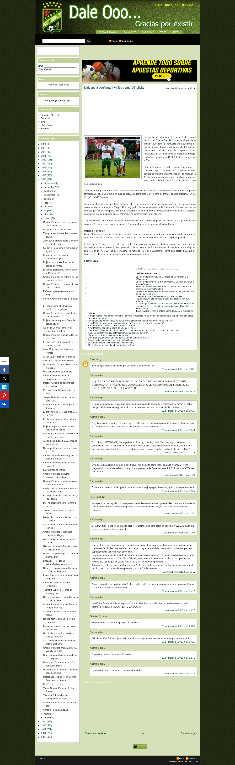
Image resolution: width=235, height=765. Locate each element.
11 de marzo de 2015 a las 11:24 (178, 475)
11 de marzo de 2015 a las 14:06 (178, 532)
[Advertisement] (117, 35)
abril (46, 214)
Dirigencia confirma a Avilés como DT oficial (114, 87)
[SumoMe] (4, 404)
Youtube (45, 128)
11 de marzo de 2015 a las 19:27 (178, 610)
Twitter (44, 121)
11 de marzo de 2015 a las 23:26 (178, 642)
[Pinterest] (4, 395)
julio (46, 203)
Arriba (42, 758)
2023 (44, 148)
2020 (44, 159)
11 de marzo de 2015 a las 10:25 (178, 411)
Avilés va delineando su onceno (59, 356)
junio (46, 206)
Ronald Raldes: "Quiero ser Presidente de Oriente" (111, 325)
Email (41, 66)
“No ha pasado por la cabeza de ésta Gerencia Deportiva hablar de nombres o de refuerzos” (131, 321)
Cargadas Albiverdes (51, 115)
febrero (48, 713)
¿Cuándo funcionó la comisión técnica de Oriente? (111, 343)
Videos (176, 32)
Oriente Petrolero (164, 140)
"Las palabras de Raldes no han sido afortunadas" (159, 296)
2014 (44, 721)
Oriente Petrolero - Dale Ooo (179, 761)
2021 (44, 156)
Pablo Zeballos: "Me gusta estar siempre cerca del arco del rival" (118, 333)
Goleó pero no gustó (53, 684)
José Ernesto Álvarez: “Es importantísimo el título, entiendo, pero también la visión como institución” (134, 330)
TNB (196, 761)
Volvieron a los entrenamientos (58, 360)
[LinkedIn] (4, 387)
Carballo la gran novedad (55, 710)
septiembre (50, 195)
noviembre (49, 187)
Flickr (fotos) (47, 125)
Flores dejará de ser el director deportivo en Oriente (112, 345)
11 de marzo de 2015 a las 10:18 (178, 391)
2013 (44, 725)
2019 (44, 163)
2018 (44, 167)
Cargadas (148, 32)
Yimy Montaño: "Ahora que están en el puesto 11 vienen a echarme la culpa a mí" (126, 323)
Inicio (143, 733)
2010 (44, 737)
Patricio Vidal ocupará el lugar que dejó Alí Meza (110, 340)
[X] (4, 378)
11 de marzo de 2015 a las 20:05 (178, 626)
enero (47, 717)
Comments (127, 41)
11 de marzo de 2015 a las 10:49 (178, 430)
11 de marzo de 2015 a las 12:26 (178, 491)
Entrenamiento (158, 269)
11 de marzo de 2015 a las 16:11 (178, 572)
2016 (44, 175)
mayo (47, 210)
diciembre (49, 183)
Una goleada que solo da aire (57, 371)
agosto (47, 199)
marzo (47, 218)
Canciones (130, 32)
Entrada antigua (189, 733)
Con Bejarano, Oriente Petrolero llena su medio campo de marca (118, 338)
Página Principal (108, 32)
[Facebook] (4, 369)
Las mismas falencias (54, 470)
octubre (48, 191)
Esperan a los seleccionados (57, 229)
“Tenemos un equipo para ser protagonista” (108, 335)
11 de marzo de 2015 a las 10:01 (178, 369)
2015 (44, 179)
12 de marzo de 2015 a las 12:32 (178, 673)
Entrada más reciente (95, 733)
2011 (44, 733)
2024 (44, 144)
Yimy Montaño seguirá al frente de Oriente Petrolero (112, 328)
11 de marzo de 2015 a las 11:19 (178, 452)
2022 (44, 152)
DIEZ (95, 261)
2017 (44, 171)
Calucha (94, 359)
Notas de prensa (171, 269)
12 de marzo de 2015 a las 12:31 (178, 658)
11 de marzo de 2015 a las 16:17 (178, 591)
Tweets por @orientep (58, 84)
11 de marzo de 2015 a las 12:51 (178, 513)
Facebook (46, 118)
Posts (115, 41)
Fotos (162, 32)
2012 (44, 729)
